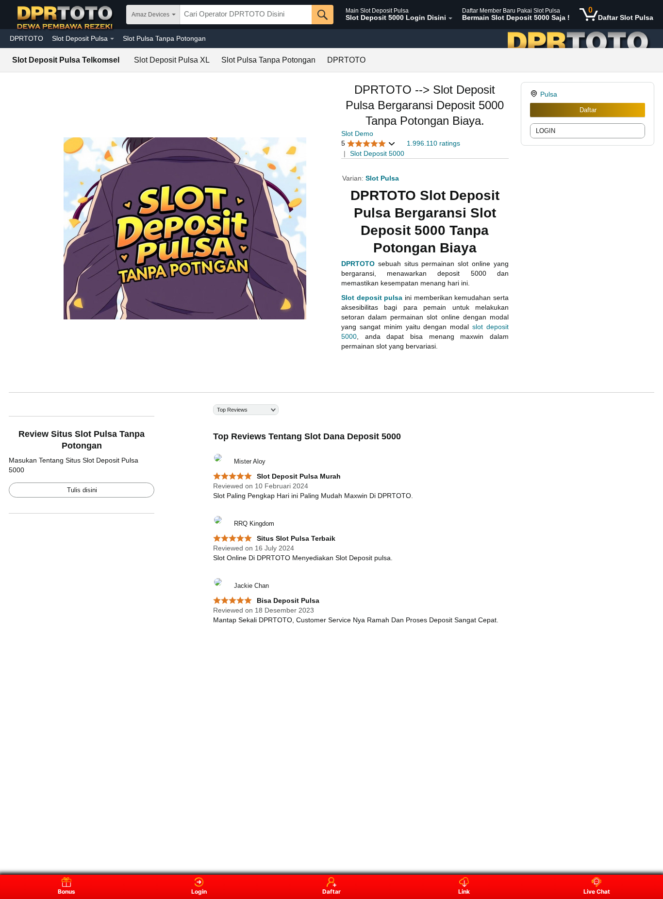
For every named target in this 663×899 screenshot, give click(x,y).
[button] (368, 143)
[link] (535, 94)
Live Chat (596, 891)
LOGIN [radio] (545, 130)
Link (464, 891)
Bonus (66, 891)
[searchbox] (246, 14)
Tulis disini (82, 490)
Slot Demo (357, 133)
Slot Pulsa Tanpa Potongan (164, 38)
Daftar (588, 110)
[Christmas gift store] (566, 38)
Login (199, 891)
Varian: (353, 178)
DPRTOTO (26, 38)
